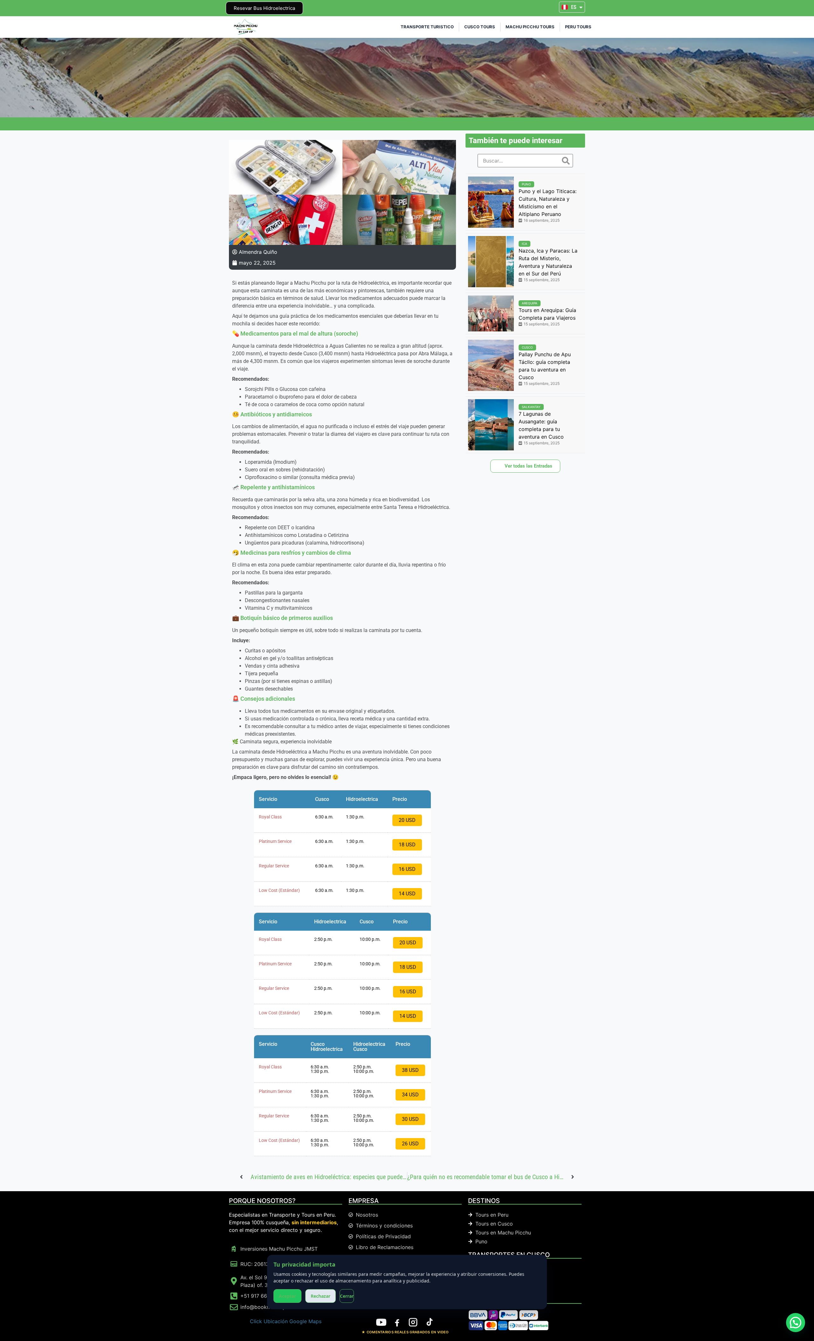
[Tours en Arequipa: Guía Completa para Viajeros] (491, 313)
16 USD (407, 869)
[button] (795, 1322)
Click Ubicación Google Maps (285, 1321)
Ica (524, 244)
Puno (526, 184)
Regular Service (274, 865)
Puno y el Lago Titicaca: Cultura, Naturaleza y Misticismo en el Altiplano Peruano (547, 202)
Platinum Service (275, 841)
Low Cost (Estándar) (279, 890)
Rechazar (320, 1296)
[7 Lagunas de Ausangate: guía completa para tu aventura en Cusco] (491, 424)
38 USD (410, 1070)
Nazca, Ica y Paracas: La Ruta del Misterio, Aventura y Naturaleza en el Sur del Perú (548, 262)
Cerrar (347, 1296)
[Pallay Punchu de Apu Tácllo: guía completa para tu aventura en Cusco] (491, 365)
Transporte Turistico (427, 26)
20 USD (407, 820)
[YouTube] (381, 1322)
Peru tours (578, 26)
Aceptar (287, 1296)
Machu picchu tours (530, 26)
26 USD (410, 1144)
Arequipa (529, 303)
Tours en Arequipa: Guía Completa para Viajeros (547, 314)
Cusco (527, 347)
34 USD (410, 1095)
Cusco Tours (479, 26)
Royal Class (270, 816)
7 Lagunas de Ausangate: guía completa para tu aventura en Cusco (541, 425)
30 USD (410, 1119)
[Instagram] (413, 1322)
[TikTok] (429, 1322)
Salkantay (531, 407)
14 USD (407, 894)
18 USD (407, 845)
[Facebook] (397, 1322)
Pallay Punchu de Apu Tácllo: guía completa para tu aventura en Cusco (545, 365)
